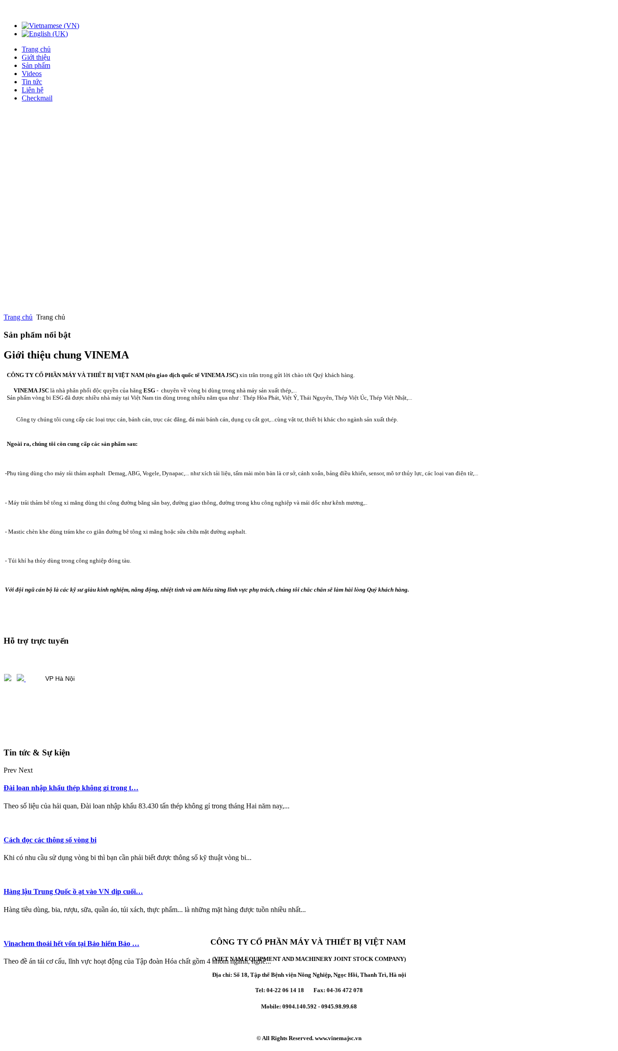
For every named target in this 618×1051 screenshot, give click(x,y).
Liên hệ (32, 90)
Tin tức (32, 82)
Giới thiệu (36, 57)
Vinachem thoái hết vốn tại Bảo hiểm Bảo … (71, 943)
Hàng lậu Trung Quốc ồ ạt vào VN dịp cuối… (73, 891)
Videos (32, 73)
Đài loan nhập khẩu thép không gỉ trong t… (71, 788)
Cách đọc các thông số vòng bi (50, 840)
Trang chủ (36, 49)
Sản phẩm (36, 65)
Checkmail (37, 98)
